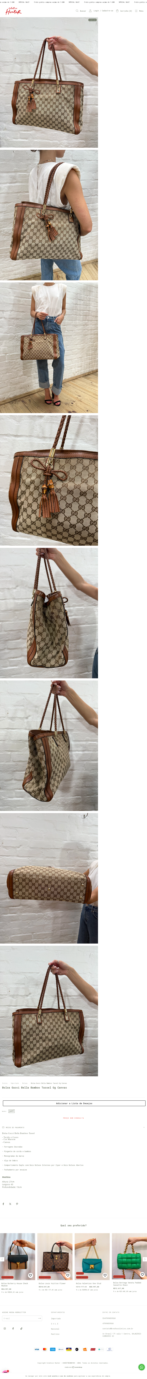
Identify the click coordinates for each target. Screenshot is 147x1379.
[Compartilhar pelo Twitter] (10, 1204)
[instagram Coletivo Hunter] (5, 1328)
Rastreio (55, 1334)
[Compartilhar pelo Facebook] (3, 1204)
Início (4, 1083)
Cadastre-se (107, 10)
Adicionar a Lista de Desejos (74, 1103)
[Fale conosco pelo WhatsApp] (141, 1367)
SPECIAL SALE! (18, 2)
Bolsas (25, 1083)
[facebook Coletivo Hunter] (13, 1328)
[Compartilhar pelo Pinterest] (17, 1204)
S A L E (54, 1324)
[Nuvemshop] (74, 1367)
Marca (4, 1111)
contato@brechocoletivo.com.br (117, 1328)
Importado (15, 1083)
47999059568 (108, 1323)
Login (96, 10)
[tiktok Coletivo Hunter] (21, 1328)
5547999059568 (109, 1318)
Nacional (55, 1329)
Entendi (117, 1376)
